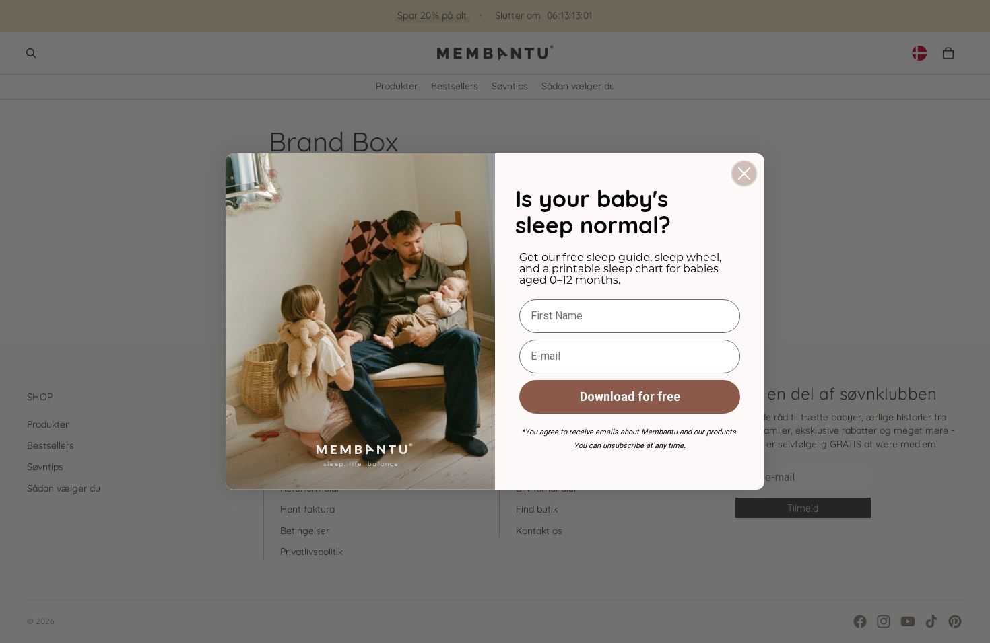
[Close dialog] (744, 173)
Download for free (630, 396)
